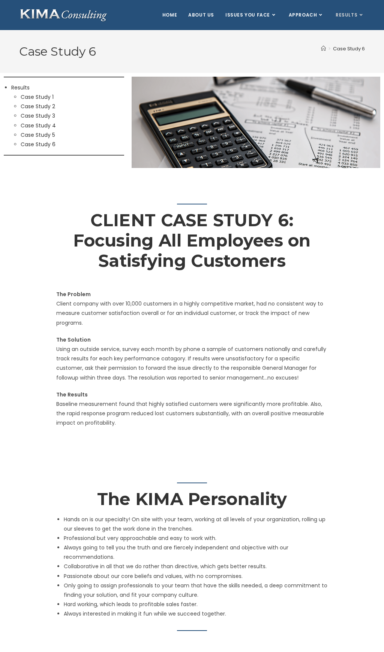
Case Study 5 (38, 135)
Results (20, 87)
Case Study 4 (38, 125)
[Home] (323, 48)
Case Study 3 (38, 116)
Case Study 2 (38, 106)
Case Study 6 (349, 48)
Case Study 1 (37, 97)
